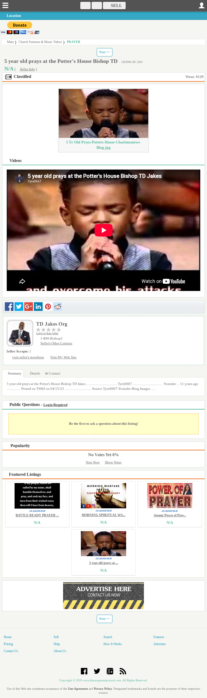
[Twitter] (97, 670)
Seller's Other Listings (56, 343)
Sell (56, 637)
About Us (60, 651)
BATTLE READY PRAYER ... (37, 515)
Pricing (8, 644)
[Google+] (110, 670)
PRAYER (73, 42)
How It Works (113, 644)
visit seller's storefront (28, 357)
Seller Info (27, 69)
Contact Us (11, 651)
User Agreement (78, 688)
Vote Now (93, 462)
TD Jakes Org (51, 324)
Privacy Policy (103, 688)
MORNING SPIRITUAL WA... (103, 515)
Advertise (159, 644)
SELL (116, 5)
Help (57, 644)
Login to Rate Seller (47, 333)
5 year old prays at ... (103, 563)
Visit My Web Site (63, 357)
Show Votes (113, 462)
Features (158, 637)
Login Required (55, 405)
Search (108, 637)
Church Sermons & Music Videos (40, 42)
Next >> (104, 52)
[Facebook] (84, 670)
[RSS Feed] (123, 670)
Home (8, 637)
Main (10, 42)
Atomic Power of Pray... (170, 515)
